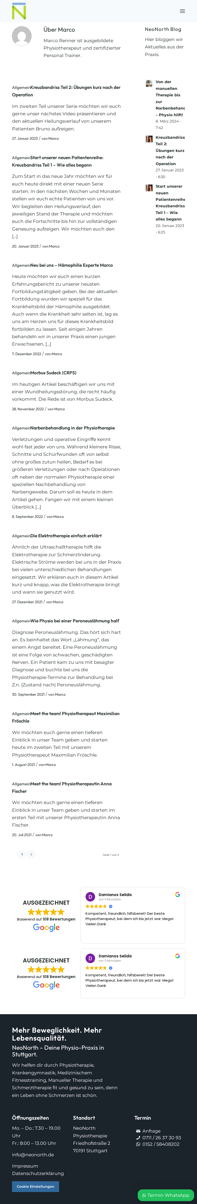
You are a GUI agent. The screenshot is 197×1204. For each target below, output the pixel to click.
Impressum (25, 1166)
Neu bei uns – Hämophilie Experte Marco (71, 265)
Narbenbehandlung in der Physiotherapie (72, 428)
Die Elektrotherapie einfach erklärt (66, 535)
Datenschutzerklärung (38, 1173)
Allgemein (21, 87)
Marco (53, 138)
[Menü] (182, 11)
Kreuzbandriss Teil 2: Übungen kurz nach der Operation (170, 150)
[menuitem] (182, 11)
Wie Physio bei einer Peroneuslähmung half (74, 621)
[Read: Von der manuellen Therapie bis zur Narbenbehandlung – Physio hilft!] (149, 83)
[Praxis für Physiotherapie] (19, 11)
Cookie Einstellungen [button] (35, 1186)
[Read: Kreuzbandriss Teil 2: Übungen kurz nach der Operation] (149, 139)
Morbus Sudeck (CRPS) (53, 373)
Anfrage (151, 1131)
